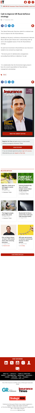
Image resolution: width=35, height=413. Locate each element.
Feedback (25, 377)
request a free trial (20, 153)
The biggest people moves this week (7, 213)
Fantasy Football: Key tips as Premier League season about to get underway (25, 188)
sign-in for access (27, 151)
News (4, 74)
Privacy (3, 375)
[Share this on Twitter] (5, 25)
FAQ (20, 377)
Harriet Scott (6, 245)
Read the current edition (17, 133)
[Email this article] (12, 25)
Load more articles (17, 254)
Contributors (11, 375)
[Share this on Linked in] (9, 25)
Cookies (7, 377)
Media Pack (21, 375)
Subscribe (14, 377)
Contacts (13, 373)
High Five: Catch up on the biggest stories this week (8, 187)
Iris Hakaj (22, 245)
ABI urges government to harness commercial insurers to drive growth (25, 239)
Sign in (13, 22)
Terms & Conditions (24, 373)
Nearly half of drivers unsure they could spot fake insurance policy (25, 214)
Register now (17, 147)
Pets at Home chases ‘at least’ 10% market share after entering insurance (8, 239)
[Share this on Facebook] (2, 25)
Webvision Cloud (21, 410)
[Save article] (32, 25)
